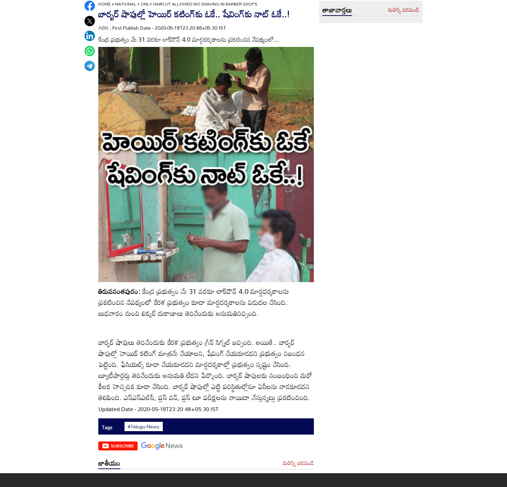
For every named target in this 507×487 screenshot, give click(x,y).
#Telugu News (143, 426)
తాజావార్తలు (337, 9)
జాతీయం (109, 462)
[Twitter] (89, 21)
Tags (107, 427)
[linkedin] (89, 36)
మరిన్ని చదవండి (298, 463)
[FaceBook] (89, 6)
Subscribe (122, 445)
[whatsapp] (89, 51)
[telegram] (89, 66)
